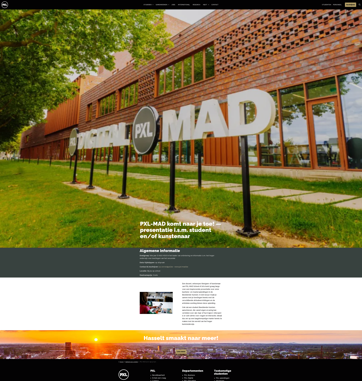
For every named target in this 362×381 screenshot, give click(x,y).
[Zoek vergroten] (360, 4)
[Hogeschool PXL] (4, 4)
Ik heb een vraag (159, 378)
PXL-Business (189, 375)
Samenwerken (161, 5)
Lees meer (181, 351)
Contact (214, 5)
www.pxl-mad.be (181, 267)
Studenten (326, 5)
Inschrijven (350, 5)
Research (196, 5)
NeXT (205, 5)
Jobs (173, 5)
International (184, 5)
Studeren (147, 5)
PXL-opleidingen (222, 378)
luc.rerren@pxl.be (166, 267)
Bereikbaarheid (158, 375)
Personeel (337, 5)
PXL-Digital (188, 378)
